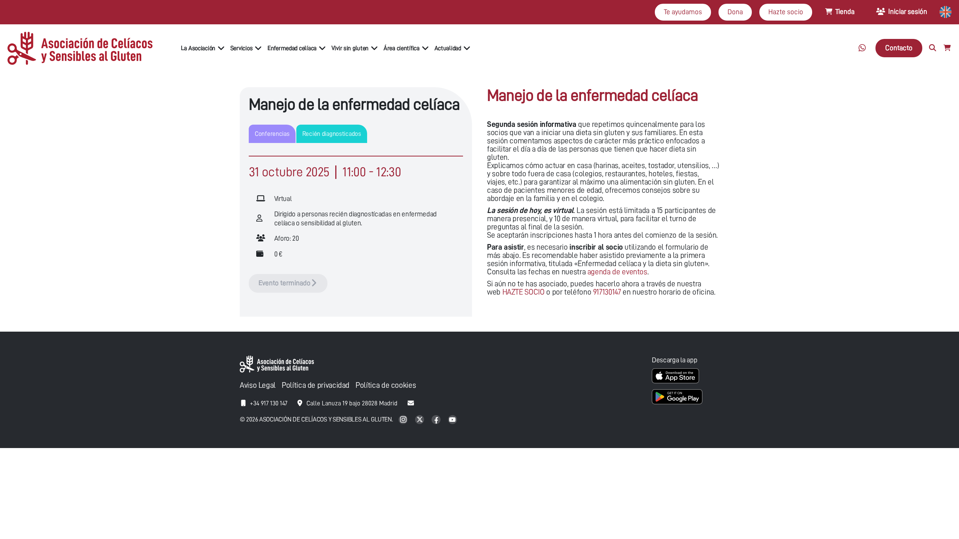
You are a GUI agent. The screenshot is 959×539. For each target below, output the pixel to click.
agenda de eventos (617, 272)
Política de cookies (386, 385)
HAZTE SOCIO (523, 292)
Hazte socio (785, 11)
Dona (735, 11)
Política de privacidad (316, 385)
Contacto (899, 47)
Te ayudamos (683, 11)
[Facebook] (437, 420)
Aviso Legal (258, 385)
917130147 (607, 292)
